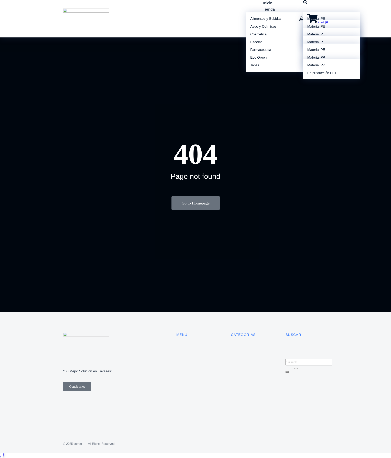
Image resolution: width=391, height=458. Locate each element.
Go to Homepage (196, 203)
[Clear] (296, 368)
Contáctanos (77, 386)
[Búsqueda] (287, 372)
